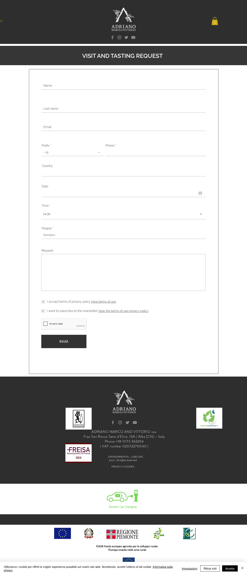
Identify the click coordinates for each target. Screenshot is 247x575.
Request (47, 250)
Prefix (45, 145)
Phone (110, 145)
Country (47, 165)
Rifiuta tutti (210, 568)
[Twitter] (126, 37)
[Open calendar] (200, 193)
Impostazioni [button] (189, 568)
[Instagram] (119, 37)
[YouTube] (133, 37)
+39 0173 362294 (130, 441)
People (47, 228)
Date (45, 186)
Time (45, 205)
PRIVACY (117, 466)
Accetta (229, 568)
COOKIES (129, 466)
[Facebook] (112, 37)
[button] (214, 21)
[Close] (242, 568)
